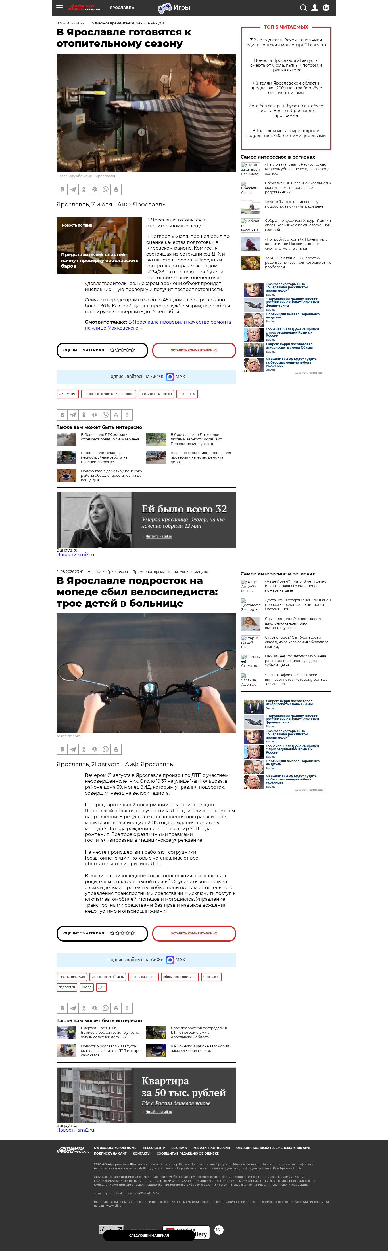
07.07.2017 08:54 (70, 23)
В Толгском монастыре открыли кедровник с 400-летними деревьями (286, 133)
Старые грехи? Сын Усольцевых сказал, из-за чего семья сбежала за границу (297, 642)
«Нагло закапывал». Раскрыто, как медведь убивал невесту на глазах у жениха (297, 169)
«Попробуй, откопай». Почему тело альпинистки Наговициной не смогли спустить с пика (296, 243)
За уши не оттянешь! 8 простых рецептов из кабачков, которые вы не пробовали (298, 262)
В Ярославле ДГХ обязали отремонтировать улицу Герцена (110, 437)
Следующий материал (149, 1235)
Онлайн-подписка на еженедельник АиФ (273, 1148)
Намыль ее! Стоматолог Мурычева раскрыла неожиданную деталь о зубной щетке (295, 660)
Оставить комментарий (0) (194, 350)
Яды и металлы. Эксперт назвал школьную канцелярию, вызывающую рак (293, 623)
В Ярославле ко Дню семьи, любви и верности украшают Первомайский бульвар (196, 439)
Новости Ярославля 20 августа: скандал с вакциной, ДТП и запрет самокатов (111, 1050)
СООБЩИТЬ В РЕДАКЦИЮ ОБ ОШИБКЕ (188, 1153)
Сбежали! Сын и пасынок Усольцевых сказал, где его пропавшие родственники (298, 187)
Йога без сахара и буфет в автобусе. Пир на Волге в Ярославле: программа (286, 111)
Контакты (141, 1153)
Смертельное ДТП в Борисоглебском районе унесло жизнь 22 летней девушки (110, 1032)
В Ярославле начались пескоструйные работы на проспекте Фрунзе (104, 457)
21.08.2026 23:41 (70, 571)
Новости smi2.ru (75, 554)
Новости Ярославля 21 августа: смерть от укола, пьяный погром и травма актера (286, 65)
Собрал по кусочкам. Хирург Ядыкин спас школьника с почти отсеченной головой (298, 225)
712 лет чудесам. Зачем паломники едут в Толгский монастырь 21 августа (286, 42)
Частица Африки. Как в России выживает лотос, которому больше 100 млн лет (296, 679)
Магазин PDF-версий (211, 1148)
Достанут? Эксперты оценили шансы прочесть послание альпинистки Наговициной (298, 604)
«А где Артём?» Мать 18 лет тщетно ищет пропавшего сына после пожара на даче (296, 585)
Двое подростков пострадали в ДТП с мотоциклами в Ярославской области (199, 1032)
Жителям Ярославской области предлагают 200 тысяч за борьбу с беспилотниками (286, 88)
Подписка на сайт (110, 1153)
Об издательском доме (115, 1148)
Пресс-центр (154, 1148)
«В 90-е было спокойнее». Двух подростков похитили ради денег (295, 204)
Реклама (179, 1148)
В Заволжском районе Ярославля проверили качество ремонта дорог (201, 457)
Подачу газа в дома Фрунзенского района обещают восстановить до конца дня (111, 475)
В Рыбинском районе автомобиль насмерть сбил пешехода (201, 1048)
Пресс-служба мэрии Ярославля (86, 176)
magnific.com (69, 736)
